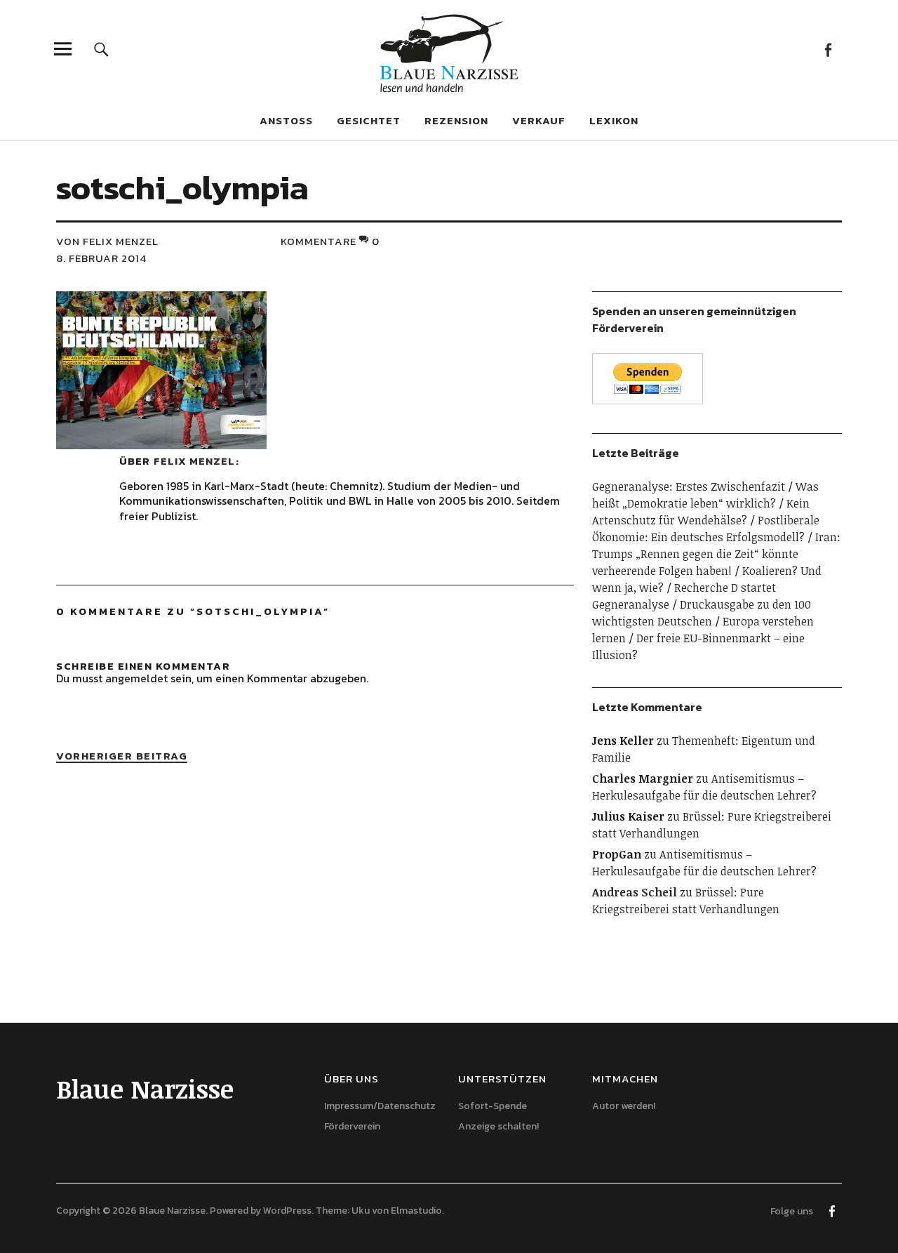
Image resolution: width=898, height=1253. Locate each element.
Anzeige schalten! (498, 1126)
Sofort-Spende (492, 1106)
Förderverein (352, 1126)
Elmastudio (416, 1210)
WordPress (287, 1210)
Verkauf (538, 120)
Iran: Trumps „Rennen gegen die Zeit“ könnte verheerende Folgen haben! (716, 553)
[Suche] (101, 48)
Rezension (456, 120)
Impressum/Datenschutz (380, 1106)
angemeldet (136, 678)
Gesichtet (369, 120)
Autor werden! (623, 1106)
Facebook (827, 48)
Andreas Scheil (634, 892)
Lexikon (613, 120)
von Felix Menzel (107, 241)
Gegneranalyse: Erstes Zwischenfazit (688, 486)
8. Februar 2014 (101, 258)
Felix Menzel (194, 461)
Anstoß (286, 120)
